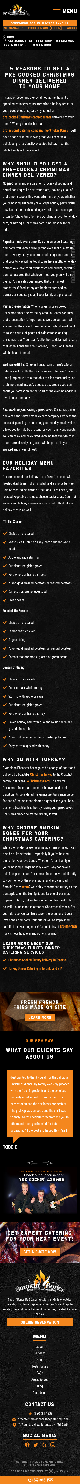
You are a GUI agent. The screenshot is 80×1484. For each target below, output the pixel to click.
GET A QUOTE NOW (40, 1252)
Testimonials (40, 1366)
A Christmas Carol (38, 780)
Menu (40, 1359)
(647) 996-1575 (42, 1479)
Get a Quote (40, 1392)
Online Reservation (40, 1322)
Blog (40, 1386)
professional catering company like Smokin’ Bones (35, 130)
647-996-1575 (68, 926)
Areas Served (39, 1379)
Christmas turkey (41, 774)
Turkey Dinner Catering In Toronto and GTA (35, 968)
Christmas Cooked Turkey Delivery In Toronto (37, 959)
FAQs (40, 1372)
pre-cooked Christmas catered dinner (27, 116)
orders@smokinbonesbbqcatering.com (43, 1418)
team (25, 886)
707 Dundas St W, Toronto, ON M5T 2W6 (43, 1424)
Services (39, 1352)
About (39, 1346)
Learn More (40, 1017)
